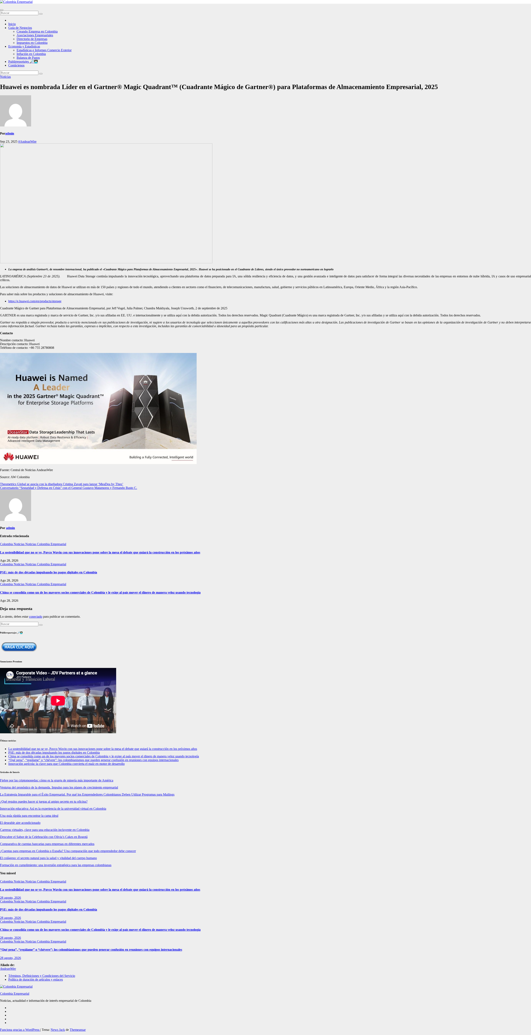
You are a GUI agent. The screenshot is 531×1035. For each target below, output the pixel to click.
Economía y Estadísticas (24, 46)
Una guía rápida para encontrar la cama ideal (29, 815)
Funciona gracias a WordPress (20, 1029)
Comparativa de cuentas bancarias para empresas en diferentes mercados (47, 844)
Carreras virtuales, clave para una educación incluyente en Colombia (44, 830)
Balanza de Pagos (28, 57)
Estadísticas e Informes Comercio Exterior (44, 50)
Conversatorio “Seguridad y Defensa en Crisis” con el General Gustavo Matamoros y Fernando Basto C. (68, 488)
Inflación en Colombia (31, 54)
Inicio (12, 24)
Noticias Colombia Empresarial (45, 544)
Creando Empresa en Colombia (37, 31)
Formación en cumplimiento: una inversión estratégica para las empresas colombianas (55, 865)
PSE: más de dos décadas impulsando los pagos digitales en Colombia (48, 572)
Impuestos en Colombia (32, 42)
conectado (35, 616)
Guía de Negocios (20, 27)
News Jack (58, 1029)
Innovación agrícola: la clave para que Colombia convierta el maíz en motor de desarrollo (66, 764)
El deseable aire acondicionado (20, 822)
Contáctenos (16, 65)
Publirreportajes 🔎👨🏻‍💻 (23, 61)
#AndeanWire (27, 141)
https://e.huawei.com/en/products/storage (34, 301)
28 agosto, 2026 (10, 897)
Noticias (5, 76)
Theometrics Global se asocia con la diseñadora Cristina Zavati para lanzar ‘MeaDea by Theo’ (61, 484)
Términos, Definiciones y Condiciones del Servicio (41, 975)
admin (9, 133)
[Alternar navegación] (1, 10)
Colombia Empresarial (14, 993)
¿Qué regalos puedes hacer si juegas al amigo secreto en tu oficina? (44, 801)
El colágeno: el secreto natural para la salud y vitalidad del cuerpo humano (48, 858)
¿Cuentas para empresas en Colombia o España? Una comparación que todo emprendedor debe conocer (68, 851)
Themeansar (78, 1029)
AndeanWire (8, 968)
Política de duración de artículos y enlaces (35, 979)
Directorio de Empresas (32, 39)
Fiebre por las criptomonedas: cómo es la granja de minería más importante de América (56, 780)
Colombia (7, 544)
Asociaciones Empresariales (35, 35)
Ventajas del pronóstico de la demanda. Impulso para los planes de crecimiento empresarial (59, 787)
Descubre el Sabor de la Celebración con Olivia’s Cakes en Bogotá (44, 837)
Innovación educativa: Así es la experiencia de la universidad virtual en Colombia (53, 808)
